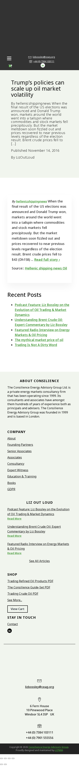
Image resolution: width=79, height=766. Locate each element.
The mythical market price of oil (39, 340)
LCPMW (59, 750)
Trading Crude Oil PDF (22, 594)
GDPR (11, 489)
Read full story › (47, 259)
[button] (17, 609)
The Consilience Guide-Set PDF (28, 587)
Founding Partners (20, 445)
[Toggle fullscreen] (5, 758)
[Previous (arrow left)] (1, 764)
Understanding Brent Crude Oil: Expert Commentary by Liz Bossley (34, 529)
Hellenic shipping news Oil (46, 268)
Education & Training (21, 476)
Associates (14, 457)
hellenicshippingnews (31, 201)
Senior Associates (19, 451)
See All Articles (39, 561)
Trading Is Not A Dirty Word (36, 345)
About (11, 438)
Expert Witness (17, 470)
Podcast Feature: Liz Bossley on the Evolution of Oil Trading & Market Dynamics (42, 310)
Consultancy (15, 464)
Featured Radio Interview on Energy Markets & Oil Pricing (38, 546)
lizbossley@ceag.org (44, 57)
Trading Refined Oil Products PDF (30, 581)
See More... (14, 600)
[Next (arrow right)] (5, 764)
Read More (14, 518)
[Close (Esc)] (13, 758)
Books (11, 483)
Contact (12, 624)
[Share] (9, 758)
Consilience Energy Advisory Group (48, 747)
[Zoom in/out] (1, 758)
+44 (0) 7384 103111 (43, 61)
